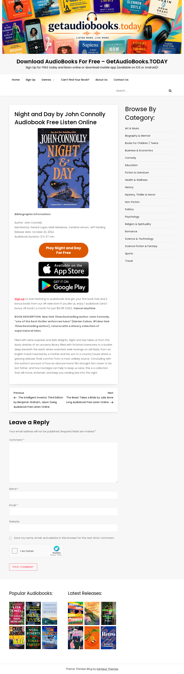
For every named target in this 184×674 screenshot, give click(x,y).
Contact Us (121, 80)
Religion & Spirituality (138, 224)
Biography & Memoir (137, 136)
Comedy (130, 158)
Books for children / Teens (141, 143)
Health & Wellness (136, 180)
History (129, 187)
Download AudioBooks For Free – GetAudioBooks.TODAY (92, 61)
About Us (101, 80)
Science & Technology (139, 239)
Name (14, 489)
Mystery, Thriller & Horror (140, 194)
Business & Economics (139, 150)
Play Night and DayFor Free (63, 250)
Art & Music (132, 128)
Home (16, 80)
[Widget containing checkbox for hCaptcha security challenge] (36, 551)
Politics (129, 209)
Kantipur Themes (107, 669)
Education (131, 165)
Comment (16, 440)
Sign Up (30, 80)
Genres (46, 80)
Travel (129, 261)
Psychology (132, 217)
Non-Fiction (132, 202)
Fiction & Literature (137, 172)
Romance (131, 231)
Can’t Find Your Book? (75, 80)
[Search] (170, 90)
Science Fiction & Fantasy (141, 246)
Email (13, 505)
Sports (129, 253)
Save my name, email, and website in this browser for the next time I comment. (64, 538)
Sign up (20, 299)
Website (14, 521)
